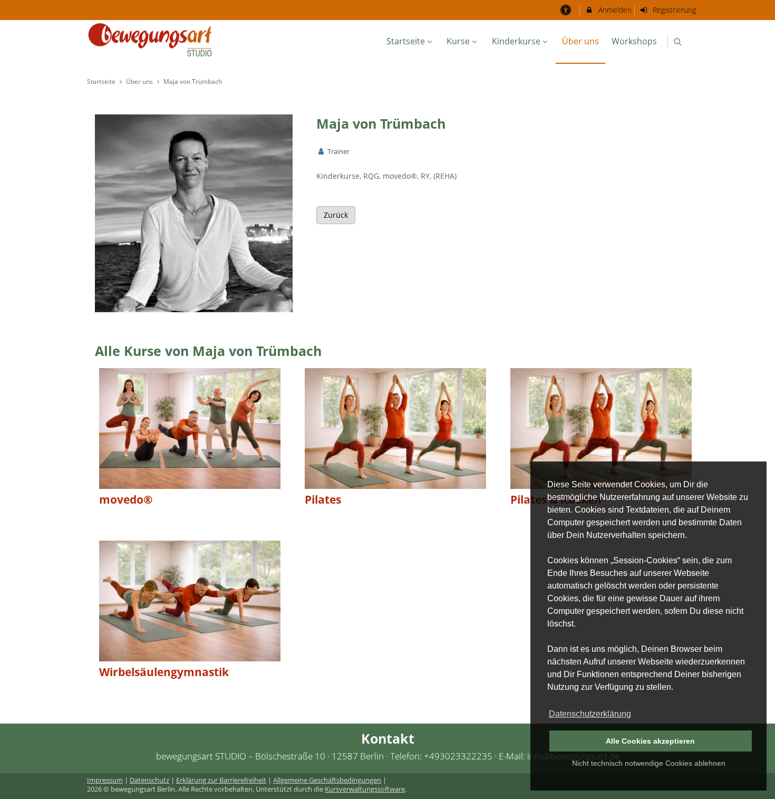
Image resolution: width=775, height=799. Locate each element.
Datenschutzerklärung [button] (590, 713)
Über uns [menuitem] (580, 41)
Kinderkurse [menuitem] (516, 41)
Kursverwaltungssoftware (365, 789)
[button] (678, 41)
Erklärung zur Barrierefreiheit (221, 780)
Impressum (105, 780)
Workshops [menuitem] (634, 41)
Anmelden (614, 10)
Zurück (336, 215)
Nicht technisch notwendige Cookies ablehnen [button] (648, 763)
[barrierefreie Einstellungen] (566, 10)
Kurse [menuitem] (458, 41)
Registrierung (673, 10)
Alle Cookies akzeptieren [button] (650, 741)
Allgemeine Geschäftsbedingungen (327, 780)
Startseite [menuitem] (405, 41)
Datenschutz (149, 780)
